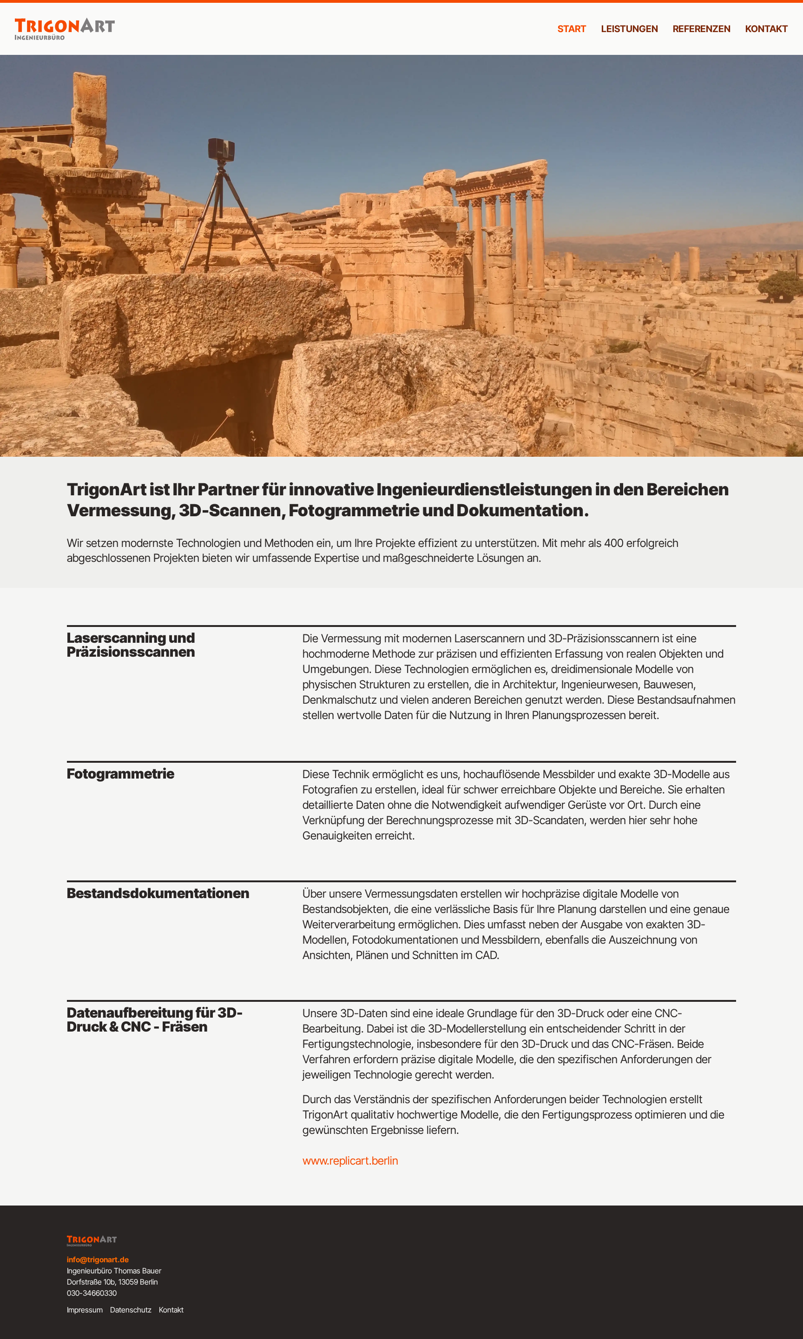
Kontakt (766, 28)
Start (572, 28)
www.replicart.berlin (350, 1160)
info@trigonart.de (98, 1259)
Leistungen (629, 28)
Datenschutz (130, 1309)
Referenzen (702, 28)
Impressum (85, 1309)
